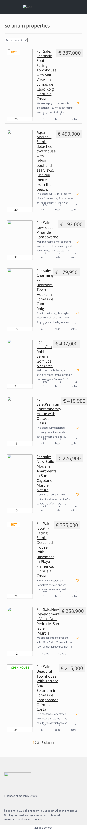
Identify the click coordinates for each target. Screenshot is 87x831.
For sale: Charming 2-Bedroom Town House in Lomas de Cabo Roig (45, 289)
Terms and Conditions (17, 819)
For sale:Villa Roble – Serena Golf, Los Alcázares (45, 354)
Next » (50, 742)
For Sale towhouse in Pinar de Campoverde (47, 229)
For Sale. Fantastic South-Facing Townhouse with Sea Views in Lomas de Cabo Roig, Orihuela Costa (46, 75)
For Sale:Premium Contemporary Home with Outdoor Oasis (49, 411)
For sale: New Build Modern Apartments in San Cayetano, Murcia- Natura (46, 473)
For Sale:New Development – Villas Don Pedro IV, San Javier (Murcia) (48, 621)
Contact (38, 819)
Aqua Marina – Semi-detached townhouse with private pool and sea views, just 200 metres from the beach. (46, 161)
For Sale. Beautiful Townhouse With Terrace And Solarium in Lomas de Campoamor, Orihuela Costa (48, 688)
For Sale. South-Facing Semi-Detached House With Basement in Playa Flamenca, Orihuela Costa (45, 549)
